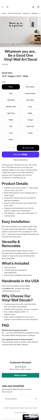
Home (4, 13)
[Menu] (2, 7)
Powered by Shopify (30, 408)
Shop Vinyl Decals (14, 13)
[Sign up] (35, 398)
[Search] (7, 6)
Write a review (20, 375)
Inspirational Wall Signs (16, 408)
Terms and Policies (20, 412)
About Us (26, 13)
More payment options (20, 160)
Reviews (35, 13)
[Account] (33, 6)
